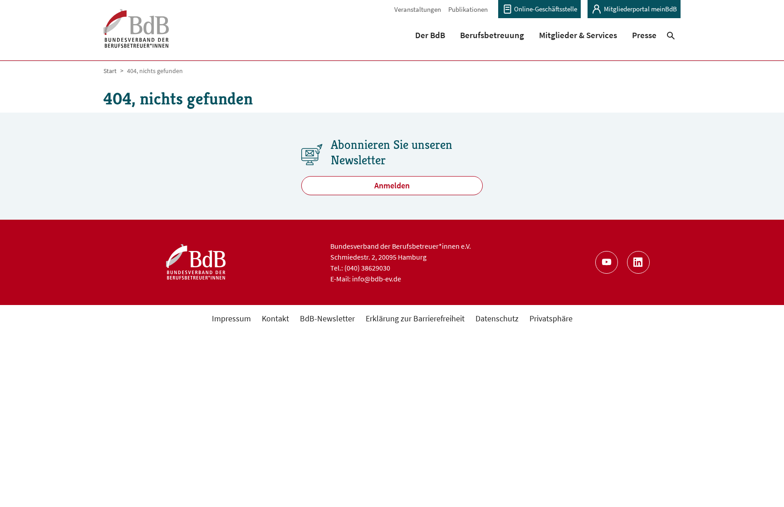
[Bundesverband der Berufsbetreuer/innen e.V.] (136, 34)
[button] (430, 35)
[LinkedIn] (638, 262)
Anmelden (392, 185)
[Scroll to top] (762, 485)
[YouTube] (606, 262)
